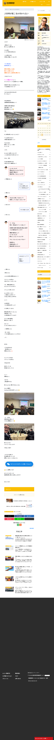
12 (42, 130)
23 (49, 132)
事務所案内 (17, 673)
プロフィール (5, 678)
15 (47, 130)
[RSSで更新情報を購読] (20, 525)
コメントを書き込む (19, 494)
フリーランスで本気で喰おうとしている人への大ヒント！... (46, 282)
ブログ (16, 676)
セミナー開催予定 (6, 673)
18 (40, 132)
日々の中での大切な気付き (9, 511)
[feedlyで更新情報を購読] (18, 525)
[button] (29, 519)
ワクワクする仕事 (17, 511)
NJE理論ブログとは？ (7, 676)
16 (49, 130)
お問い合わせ (18, 678)
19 (42, 132)
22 (47, 132)
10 (38, 130)
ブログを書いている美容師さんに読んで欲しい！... (46, 296)
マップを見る (47, 675)
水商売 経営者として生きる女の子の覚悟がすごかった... (46, 104)
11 (40, 130)
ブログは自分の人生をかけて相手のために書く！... (46, 118)
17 (38, 132)
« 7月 (38, 142)
